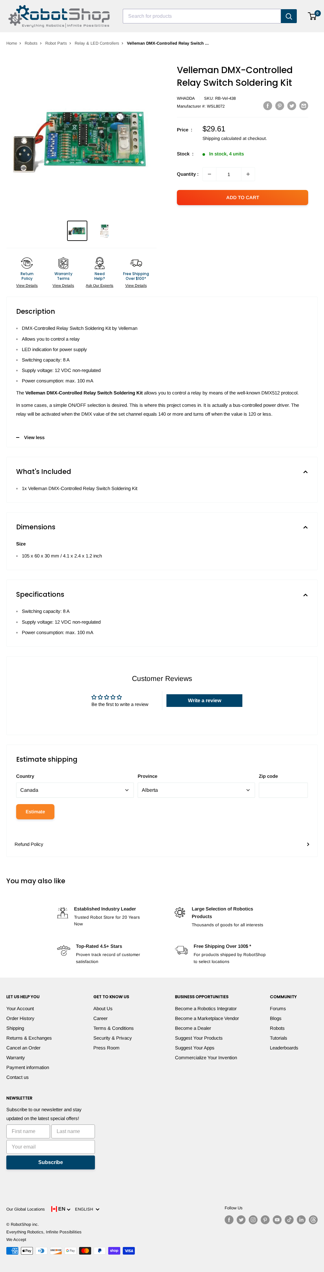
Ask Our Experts (99, 285)
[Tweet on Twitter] (291, 105)
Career (100, 1018)
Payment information (27, 1067)
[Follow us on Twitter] (241, 1219)
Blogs (276, 1018)
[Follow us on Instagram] (253, 1219)
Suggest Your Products (199, 1038)
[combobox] (202, 16)
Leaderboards (284, 1047)
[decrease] (209, 174)
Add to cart (242, 197)
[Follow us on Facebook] (229, 1219)
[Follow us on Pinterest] (265, 1219)
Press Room (106, 1047)
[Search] (289, 16)
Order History (20, 1018)
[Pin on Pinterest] (279, 105)
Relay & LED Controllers (97, 43)
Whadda (186, 98)
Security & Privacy (112, 1038)
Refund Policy (29, 844)
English (85, 1209)
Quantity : (188, 174)
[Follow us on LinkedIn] (301, 1219)
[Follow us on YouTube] (277, 1219)
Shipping (15, 1028)
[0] (312, 16)
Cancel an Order (23, 1047)
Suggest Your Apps (195, 1047)
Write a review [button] (204, 700)
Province (147, 776)
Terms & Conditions (113, 1028)
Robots (31, 43)
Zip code (268, 776)
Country (25, 776)
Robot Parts (56, 43)
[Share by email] (303, 105)
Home (11, 43)
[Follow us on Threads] (313, 1219)
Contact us (17, 1077)
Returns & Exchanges (29, 1038)
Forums (278, 1008)
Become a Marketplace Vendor (207, 1018)
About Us (103, 1008)
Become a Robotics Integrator (206, 1008)
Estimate (35, 811)
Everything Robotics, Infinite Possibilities (44, 1232)
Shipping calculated (221, 138)
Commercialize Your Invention (206, 1057)
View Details (27, 285)
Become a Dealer (193, 1028)
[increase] (248, 174)
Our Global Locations (25, 1209)
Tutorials (278, 1038)
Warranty (15, 1057)
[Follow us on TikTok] (289, 1219)
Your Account (20, 1008)
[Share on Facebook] (267, 105)
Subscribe (50, 1162)
